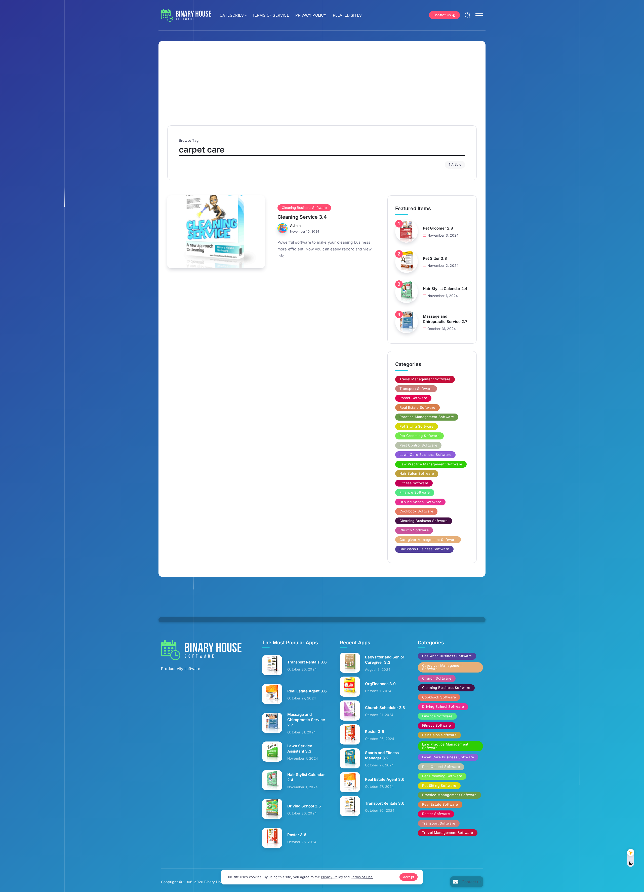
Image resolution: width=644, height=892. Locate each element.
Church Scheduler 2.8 (385, 707)
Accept (408, 877)
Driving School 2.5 (304, 806)
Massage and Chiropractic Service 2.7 (445, 319)
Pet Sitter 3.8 (435, 258)
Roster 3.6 (296, 834)
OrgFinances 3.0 (380, 683)
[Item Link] (216, 231)
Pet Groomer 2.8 (438, 228)
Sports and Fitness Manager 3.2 (382, 755)
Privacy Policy (332, 877)
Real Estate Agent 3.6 (307, 691)
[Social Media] (466, 881)
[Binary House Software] (186, 14)
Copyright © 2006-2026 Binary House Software (202, 882)
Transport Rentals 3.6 (307, 662)
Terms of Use (362, 877)
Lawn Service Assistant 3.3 (299, 749)
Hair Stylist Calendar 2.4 (445, 288)
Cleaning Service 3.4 (302, 217)
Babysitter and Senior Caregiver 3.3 (384, 660)
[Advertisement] (322, 87)
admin (295, 226)
